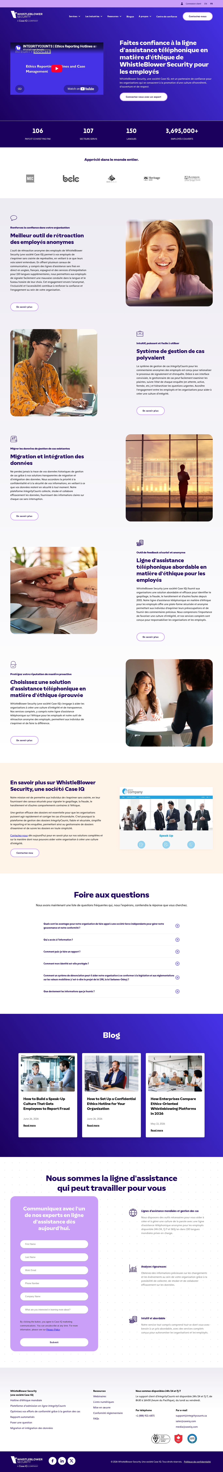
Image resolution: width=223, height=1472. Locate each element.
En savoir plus (24, 307)
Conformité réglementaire (108, 1413)
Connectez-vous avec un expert (143, 97)
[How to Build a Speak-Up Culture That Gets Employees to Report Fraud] (48, 1074)
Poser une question (21, 1422)
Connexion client (193, 3)
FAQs (96, 1418)
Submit (54, 1342)
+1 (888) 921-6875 (145, 1415)
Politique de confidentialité (197, 1461)
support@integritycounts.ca (191, 1415)
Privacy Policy (53, 1329)
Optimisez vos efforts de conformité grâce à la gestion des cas (45, 1411)
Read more (29, 1125)
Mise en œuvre (102, 1407)
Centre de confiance (166, 16)
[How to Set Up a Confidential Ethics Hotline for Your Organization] (111, 1074)
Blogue (130, 16)
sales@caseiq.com (186, 1421)
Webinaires (99, 1396)
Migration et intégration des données (31, 1428)
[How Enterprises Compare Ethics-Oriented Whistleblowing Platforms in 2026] (175, 1074)
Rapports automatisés (22, 1417)
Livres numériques (103, 1402)
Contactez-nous (198, 16)
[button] (74, 16)
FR (211, 3)
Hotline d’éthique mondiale (26, 1400)
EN (205, 3)
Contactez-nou (24, 853)
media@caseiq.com (187, 1426)
